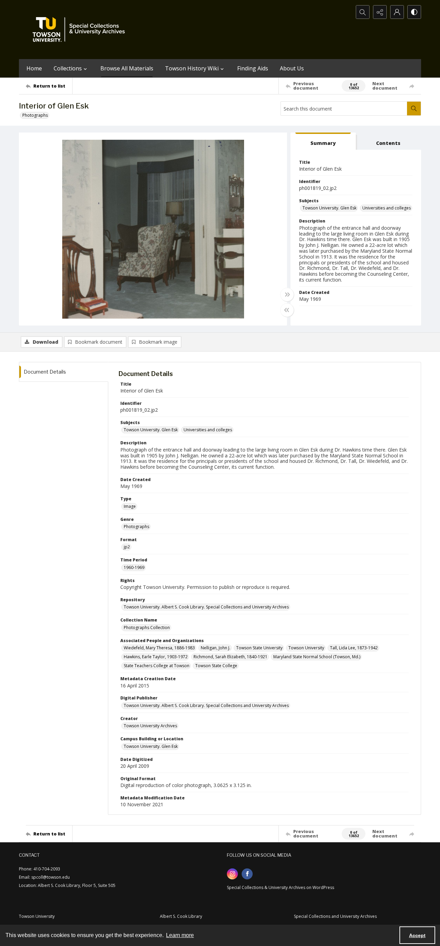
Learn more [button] (180, 935)
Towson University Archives (150, 726)
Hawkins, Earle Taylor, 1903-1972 (156, 657)
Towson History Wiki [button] (192, 68)
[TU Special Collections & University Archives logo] (81, 29)
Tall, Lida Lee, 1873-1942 (354, 648)
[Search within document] (414, 108)
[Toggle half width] (287, 310)
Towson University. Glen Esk (329, 208)
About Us (292, 68)
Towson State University (259, 648)
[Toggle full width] (287, 294)
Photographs (35, 115)
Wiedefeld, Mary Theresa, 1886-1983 (159, 648)
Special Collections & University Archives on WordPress (280, 887)
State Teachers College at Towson (156, 666)
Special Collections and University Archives (335, 916)
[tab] (323, 141)
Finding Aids (252, 68)
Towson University (306, 648)
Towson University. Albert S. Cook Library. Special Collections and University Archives (206, 607)
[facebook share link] (247, 873)
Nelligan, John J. (215, 648)
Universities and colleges (386, 208)
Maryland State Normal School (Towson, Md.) (316, 657)
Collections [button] (68, 68)
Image (130, 506)
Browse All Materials (126, 68)
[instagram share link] (232, 873)
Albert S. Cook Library (181, 916)
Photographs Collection (147, 627)
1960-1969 (134, 567)
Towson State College (216, 666)
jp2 (127, 547)
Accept (417, 935)
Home (34, 68)
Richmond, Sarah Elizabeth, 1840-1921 (230, 657)
